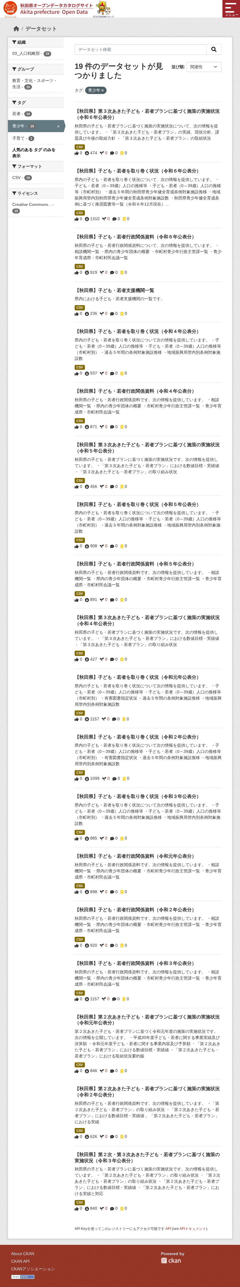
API (168, 1229)
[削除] (103, 90)
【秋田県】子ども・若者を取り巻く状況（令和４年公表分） (138, 331)
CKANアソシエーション (33, 1269)
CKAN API (20, 1261)
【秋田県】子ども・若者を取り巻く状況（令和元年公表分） (138, 677)
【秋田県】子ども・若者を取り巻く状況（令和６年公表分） (138, 170)
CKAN (171, 1260)
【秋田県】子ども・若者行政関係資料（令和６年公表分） (135, 236)
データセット (41, 29)
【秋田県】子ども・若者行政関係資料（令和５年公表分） (135, 563)
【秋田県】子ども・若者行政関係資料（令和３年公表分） (135, 963)
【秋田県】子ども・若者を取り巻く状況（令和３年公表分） (138, 796)
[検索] (214, 49)
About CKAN (22, 1253)
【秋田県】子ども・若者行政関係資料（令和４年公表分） (135, 391)
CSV (79, 147)
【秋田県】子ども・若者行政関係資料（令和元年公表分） (135, 856)
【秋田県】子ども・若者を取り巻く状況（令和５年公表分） (138, 504)
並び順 (178, 66)
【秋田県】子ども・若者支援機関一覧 (114, 290)
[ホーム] (16, 29)
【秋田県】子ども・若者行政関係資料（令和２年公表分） (135, 909)
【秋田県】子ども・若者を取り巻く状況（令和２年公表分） (138, 736)
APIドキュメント (192, 1229)
